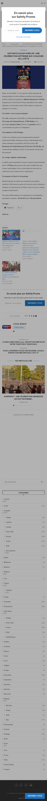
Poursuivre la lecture (23, 37)
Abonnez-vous (32, 30)
